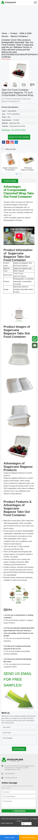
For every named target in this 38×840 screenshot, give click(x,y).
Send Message (19, 811)
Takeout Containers (19, 36)
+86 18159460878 (10, 773)
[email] (34, 345)
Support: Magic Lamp (7, 823)
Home (4, 33)
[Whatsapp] (34, 339)
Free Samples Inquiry (28, 837)
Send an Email (9, 837)
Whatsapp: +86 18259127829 (14, 130)
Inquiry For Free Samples (19, 137)
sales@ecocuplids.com (11, 777)
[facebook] (3, 142)
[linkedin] (16, 142)
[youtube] (7, 142)
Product (13, 33)
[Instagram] (12, 142)
